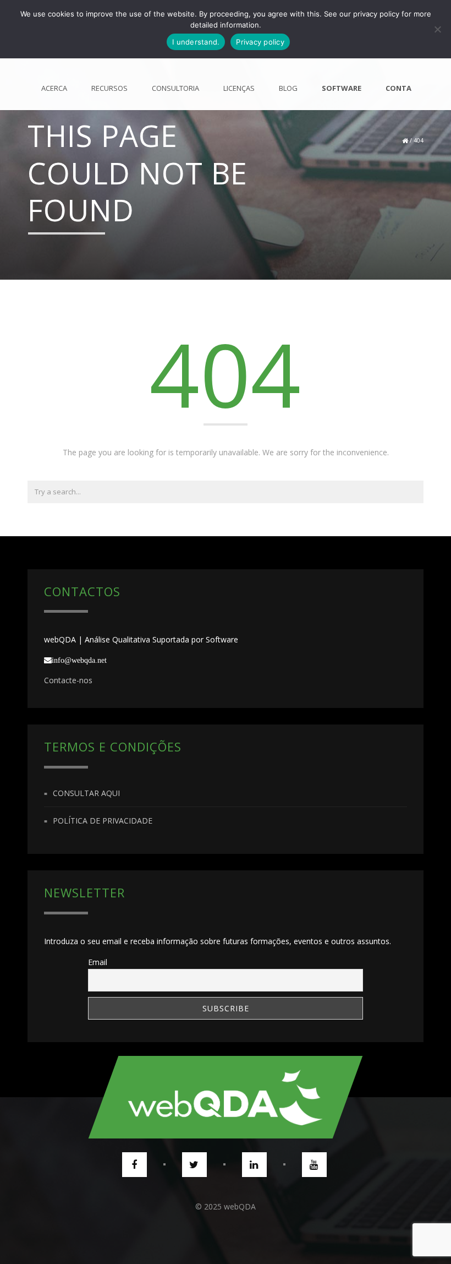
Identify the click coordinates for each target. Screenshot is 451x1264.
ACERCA (54, 88)
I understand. (195, 41)
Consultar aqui (86, 793)
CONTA (398, 88)
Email (97, 962)
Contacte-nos (68, 680)
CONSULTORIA (175, 88)
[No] (437, 29)
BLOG (288, 88)
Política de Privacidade (102, 820)
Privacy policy (260, 41)
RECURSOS (109, 88)
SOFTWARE (341, 88)
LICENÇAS (239, 88)
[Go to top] (225, 1097)
